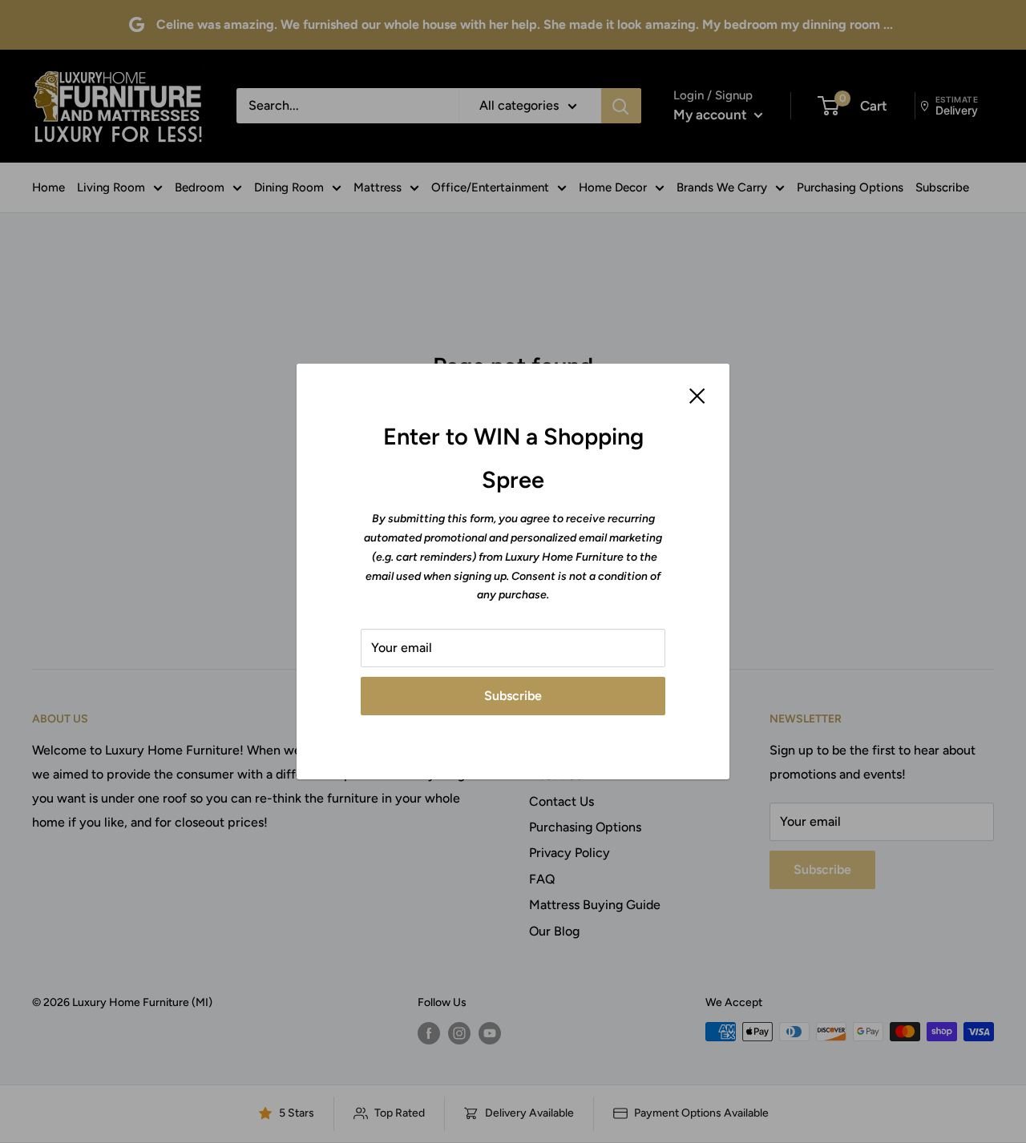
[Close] (697, 395)
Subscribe (513, 695)
